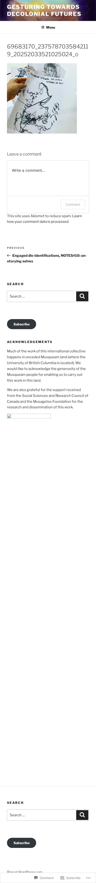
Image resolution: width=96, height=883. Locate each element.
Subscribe (22, 324)
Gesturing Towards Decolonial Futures (44, 10)
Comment (72, 204)
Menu (50, 27)
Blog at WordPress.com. (25, 872)
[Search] (82, 296)
